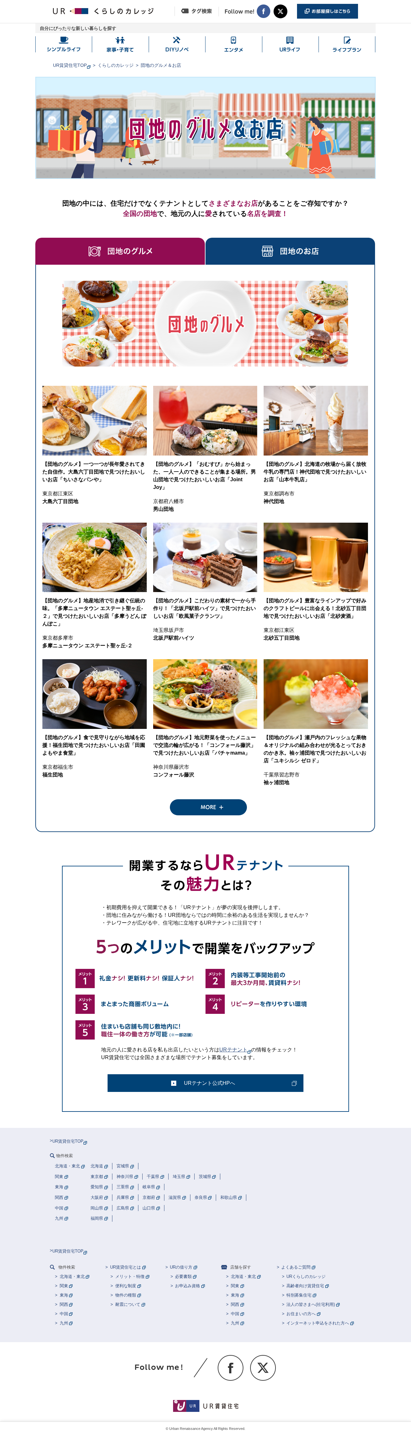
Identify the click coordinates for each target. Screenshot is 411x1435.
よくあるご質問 (295, 1267)
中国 (64, 1313)
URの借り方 (181, 1267)
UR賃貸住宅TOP (70, 65)
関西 (64, 1304)
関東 (64, 1285)
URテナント (233, 1049)
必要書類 (183, 1276)
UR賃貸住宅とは (125, 1267)
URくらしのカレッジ (306, 1276)
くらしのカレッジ (116, 65)
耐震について (127, 1304)
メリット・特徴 (129, 1276)
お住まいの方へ (301, 1313)
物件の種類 (125, 1295)
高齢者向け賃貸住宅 (305, 1285)
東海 (64, 1295)
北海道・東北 (72, 1276)
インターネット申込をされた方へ (317, 1323)
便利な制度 (125, 1285)
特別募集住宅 (298, 1295)
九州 (64, 1323)
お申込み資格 (187, 1285)
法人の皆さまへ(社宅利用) (310, 1304)
